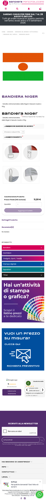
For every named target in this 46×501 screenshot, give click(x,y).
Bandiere (23, 247)
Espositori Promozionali (23, 269)
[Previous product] (43, 33)
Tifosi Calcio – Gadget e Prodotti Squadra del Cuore (23, 275)
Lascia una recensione (12, 392)
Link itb (31, 495)
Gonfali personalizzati (23, 253)
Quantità (7, 204)
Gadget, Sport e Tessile (23, 258)
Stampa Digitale (23, 264)
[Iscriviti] (42, 440)
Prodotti (7, 242)
